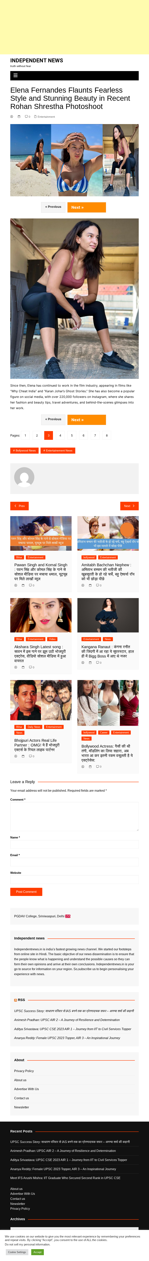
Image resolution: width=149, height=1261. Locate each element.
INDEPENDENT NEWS (36, 60)
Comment (17, 799)
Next (127, 506)
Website (15, 872)
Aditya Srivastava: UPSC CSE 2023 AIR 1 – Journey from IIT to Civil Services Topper (72, 1029)
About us (20, 1080)
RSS (21, 1000)
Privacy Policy (24, 1071)
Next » (77, 207)
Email (15, 855)
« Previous (53, 207)
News (108, 639)
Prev (22, 506)
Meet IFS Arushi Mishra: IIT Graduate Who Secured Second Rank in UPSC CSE (65, 1178)
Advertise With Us (26, 1089)
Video (52, 639)
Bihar (19, 557)
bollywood (88, 557)
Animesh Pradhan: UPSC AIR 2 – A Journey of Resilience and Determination (67, 1020)
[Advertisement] (74, 27)
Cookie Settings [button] (17, 1252)
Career (103, 732)
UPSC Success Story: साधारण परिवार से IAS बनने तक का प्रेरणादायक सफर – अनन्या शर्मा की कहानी (74, 1011)
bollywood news (26, 450)
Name (15, 837)
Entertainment (46, 116)
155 (67, 916)
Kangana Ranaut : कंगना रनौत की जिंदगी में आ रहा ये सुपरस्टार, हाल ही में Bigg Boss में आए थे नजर (107, 651)
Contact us (21, 1098)
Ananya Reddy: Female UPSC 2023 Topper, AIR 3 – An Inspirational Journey (67, 1038)
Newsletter (21, 1107)
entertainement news (59, 450)
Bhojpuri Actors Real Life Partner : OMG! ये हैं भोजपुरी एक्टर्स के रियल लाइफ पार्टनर (37, 745)
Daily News (34, 726)
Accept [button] (38, 1252)
